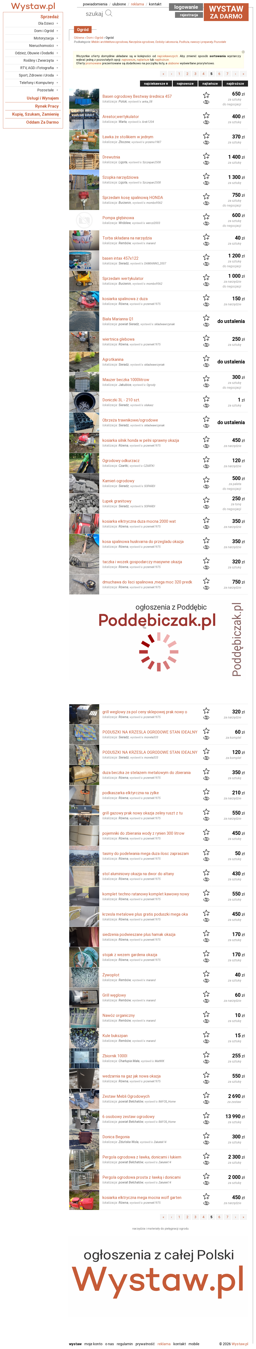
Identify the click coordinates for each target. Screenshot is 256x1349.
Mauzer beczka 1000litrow (125, 379)
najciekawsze (155, 84)
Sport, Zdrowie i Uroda (36, 75)
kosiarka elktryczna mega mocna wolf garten (141, 1197)
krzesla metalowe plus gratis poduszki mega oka (145, 914)
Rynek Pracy (47, 106)
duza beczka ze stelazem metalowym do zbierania (146, 772)
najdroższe (162, 60)
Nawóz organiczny (118, 1015)
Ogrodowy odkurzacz (121, 460)
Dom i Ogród (95, 37)
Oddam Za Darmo (42, 122)
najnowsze (128, 60)
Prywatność (145, 1344)
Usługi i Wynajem (43, 98)
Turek (50, 1322)
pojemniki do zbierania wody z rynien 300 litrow (143, 833)
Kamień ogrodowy (118, 480)
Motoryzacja (44, 38)
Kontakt (179, 1344)
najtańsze (143, 60)
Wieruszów (46, 1333)
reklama (137, 4)
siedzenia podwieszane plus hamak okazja (138, 934)
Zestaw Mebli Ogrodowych (126, 1096)
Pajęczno (47, 1300)
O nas (109, 1344)
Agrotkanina (112, 359)
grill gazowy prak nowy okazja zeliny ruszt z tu (142, 813)
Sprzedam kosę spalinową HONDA (132, 197)
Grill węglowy (114, 995)
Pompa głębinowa (118, 217)
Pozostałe (220, 41)
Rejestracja (189, 15)
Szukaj (109, 13)
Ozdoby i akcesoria (166, 41)
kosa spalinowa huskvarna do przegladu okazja (143, 541)
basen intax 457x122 (120, 258)
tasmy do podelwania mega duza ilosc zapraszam (145, 853)
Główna (79, 37)
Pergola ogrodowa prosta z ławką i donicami (141, 1177)
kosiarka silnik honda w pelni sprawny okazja (140, 440)
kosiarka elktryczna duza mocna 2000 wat (139, 521)
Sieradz (48, 1311)
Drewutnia (111, 157)
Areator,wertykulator (120, 116)
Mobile (194, 1344)
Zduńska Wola (44, 1338)
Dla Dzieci (46, 23)
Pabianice (47, 1295)
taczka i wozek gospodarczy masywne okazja (142, 561)
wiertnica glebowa (118, 339)
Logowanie (186, 7)
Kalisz (49, 1284)
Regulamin (125, 1344)
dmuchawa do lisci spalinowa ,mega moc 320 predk (147, 582)
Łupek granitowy (116, 501)
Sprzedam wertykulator (123, 278)
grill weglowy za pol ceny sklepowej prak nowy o (144, 711)
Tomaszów (46, 1316)
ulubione (119, 4)
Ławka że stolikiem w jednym (127, 136)
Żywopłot (110, 975)
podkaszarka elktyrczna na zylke (130, 792)
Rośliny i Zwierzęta (39, 60)
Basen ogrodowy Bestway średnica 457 (137, 96)
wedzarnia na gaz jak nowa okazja (131, 1076)
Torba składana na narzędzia (127, 238)
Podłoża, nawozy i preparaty (196, 41)
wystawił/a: (140, 101)
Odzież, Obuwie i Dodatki (34, 53)
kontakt (155, 4)
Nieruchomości (41, 45)
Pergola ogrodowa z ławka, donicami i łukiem (141, 1157)
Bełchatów (46, 1268)
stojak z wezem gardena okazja (129, 954)
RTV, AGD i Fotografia (37, 68)
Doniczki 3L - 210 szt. (121, 400)
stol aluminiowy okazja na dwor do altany (138, 873)
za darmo (226, 12)
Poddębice (46, 1306)
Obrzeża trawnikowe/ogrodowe (130, 420)
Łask (50, 1273)
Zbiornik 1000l (114, 1055)
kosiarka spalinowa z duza (125, 298)
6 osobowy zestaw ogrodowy (128, 1116)
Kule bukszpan (115, 1035)
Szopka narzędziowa (120, 177)
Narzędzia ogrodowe (141, 41)
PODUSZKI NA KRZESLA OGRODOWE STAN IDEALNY (149, 732)
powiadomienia (95, 4)
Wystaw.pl (240, 1344)
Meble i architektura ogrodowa (109, 41)
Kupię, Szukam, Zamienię (35, 114)
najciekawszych (167, 56)
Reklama (164, 1344)
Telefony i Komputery (36, 83)
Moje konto (93, 1344)
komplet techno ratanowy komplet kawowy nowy (145, 894)
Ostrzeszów (45, 1289)
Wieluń (49, 1327)
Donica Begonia (116, 1136)
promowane (93, 63)
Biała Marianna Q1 (118, 319)
